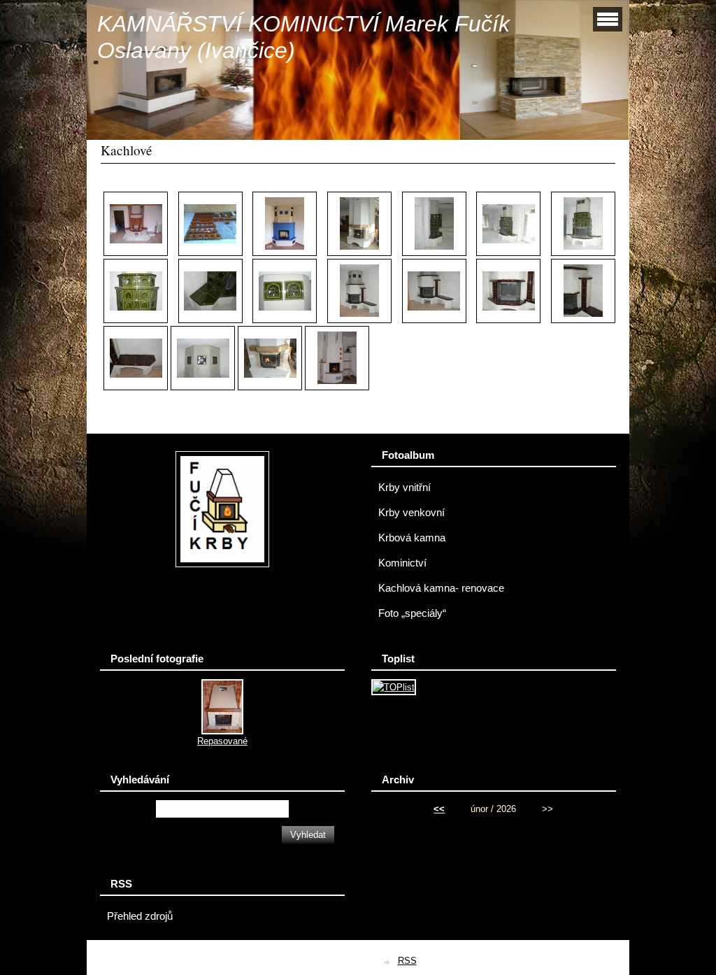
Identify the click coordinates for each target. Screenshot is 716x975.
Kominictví (402, 563)
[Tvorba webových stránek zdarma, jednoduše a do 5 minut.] (388, 962)
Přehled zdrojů (140, 916)
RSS (407, 960)
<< (439, 809)
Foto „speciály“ (412, 613)
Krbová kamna (411, 537)
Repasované (222, 741)
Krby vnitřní (404, 487)
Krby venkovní (411, 512)
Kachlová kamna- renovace (441, 588)
